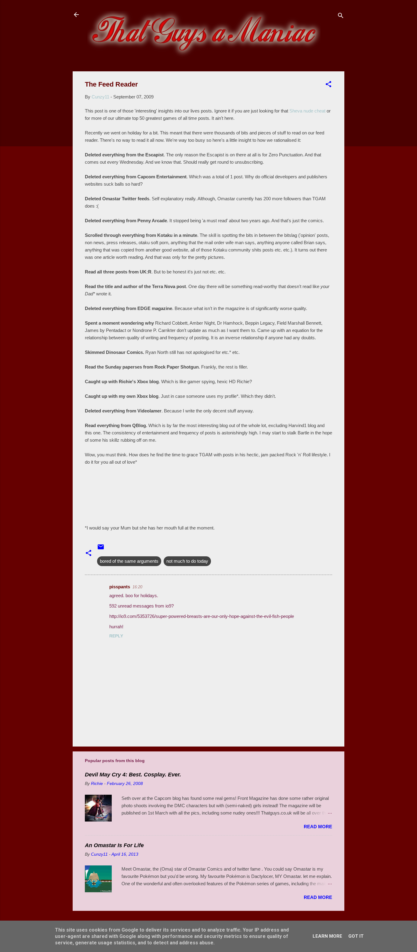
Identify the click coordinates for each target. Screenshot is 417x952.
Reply (116, 635)
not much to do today (187, 561)
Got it (356, 936)
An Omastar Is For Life (114, 845)
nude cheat (307, 110)
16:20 (137, 587)
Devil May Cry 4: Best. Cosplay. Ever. (133, 775)
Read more (318, 826)
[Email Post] (100, 548)
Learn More (327, 936)
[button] (328, 85)
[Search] (340, 16)
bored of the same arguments (129, 561)
